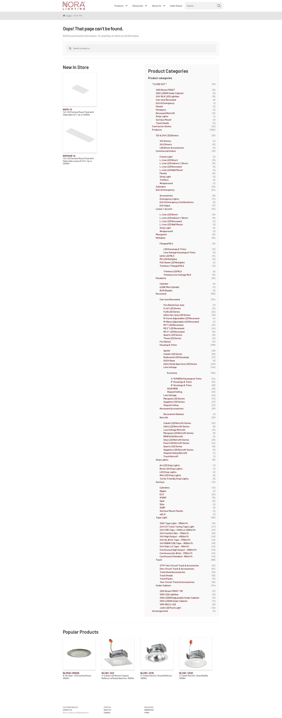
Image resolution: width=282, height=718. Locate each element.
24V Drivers (166, 144)
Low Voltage (170, 395)
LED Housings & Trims (174, 249)
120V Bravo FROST (165, 89)
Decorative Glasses (173, 414)
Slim (162, 504)
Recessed (161, 293)
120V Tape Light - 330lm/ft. (174, 523)
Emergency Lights (169, 198)
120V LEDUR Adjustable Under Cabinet (179, 597)
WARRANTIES (149, 710)
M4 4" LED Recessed (173, 331)
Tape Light (161, 517)
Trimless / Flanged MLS (172, 265)
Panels (159, 106)
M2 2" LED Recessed (173, 328)
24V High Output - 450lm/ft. (174, 536)
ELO (162, 494)
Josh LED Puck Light (170, 607)
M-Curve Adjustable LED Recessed (181, 318)
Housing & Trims (168, 344)
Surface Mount (164, 119)
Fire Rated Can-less (173, 304)
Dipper (163, 490)
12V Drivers (165, 140)
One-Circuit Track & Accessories (177, 568)
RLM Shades (166, 290)
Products (119, 5)
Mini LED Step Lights (170, 475)
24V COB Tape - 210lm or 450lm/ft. (178, 529)
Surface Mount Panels (171, 510)
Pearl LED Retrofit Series (176, 443)
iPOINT (163, 497)
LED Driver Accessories (172, 147)
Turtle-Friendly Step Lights (174, 478)
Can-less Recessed (166, 99)
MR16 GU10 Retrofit (173, 436)
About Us (156, 5)
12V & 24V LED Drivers (167, 135)
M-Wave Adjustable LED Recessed (181, 321)
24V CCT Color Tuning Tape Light (177, 526)
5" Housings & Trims (181, 381)
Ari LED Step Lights (170, 465)
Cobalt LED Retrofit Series (177, 423)
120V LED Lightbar (169, 594)
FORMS (146, 713)
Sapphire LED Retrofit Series (178, 449)
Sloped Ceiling (174, 391)
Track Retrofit (170, 456)
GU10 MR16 (172, 388)
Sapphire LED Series (174, 401)
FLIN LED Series (171, 311)
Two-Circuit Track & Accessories (177, 582)
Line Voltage (170, 367)
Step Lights (162, 116)
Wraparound (166, 183)
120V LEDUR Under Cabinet (170, 93)
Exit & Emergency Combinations (177, 202)
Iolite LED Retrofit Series (176, 426)
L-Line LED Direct (169, 160)
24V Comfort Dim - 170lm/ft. (174, 533)
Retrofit (164, 417)
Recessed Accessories (171, 408)
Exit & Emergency (165, 103)
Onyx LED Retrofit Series (176, 439)
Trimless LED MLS (172, 271)
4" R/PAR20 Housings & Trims (186, 378)
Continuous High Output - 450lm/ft (178, 549)
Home (69, 15)
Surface (160, 482)
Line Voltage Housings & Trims (179, 252)
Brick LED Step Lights (171, 468)
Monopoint (161, 234)
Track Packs (166, 578)
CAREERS (107, 713)
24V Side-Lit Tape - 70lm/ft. (175, 546)
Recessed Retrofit (165, 113)
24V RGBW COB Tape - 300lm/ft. (176, 543)
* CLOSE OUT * (159, 84)
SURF (162, 507)
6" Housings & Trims (181, 385)
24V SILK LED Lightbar (167, 96)
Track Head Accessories (172, 572)
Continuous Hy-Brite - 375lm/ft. (176, 553)
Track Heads (162, 123)
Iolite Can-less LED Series (176, 314)
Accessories (166, 195)
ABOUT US (107, 710)
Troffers (164, 179)
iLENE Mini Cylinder (169, 287)
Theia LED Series (172, 338)
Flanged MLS (166, 243)
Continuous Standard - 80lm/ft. (176, 556)
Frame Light (166, 156)
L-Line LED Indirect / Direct (174, 163)
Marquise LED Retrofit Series (178, 433)
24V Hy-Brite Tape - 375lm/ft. (175, 539)
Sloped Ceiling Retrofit (175, 452)
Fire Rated (165, 341)
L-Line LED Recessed (171, 166)
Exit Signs (165, 205)
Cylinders (161, 186)
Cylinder (164, 283)
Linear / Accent (164, 208)
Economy (172, 372)
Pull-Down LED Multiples (172, 262)
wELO (163, 514)
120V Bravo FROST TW (171, 591)
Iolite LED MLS (167, 255)
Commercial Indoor (166, 150)
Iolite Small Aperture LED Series (180, 363)
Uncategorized (160, 610)
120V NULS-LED (168, 604)
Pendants (161, 109)
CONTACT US (67, 710)
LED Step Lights (168, 472)
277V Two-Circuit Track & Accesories (179, 565)
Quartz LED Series (172, 334)
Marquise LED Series (174, 398)
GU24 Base (169, 360)
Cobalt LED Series (172, 353)
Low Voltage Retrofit (174, 429)
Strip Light (165, 176)
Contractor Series (161, 126)
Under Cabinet (163, 585)
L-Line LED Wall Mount (171, 170)
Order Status (176, 5)
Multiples (160, 237)
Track (159, 559)
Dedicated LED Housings (176, 357)
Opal (162, 500)
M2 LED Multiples (168, 259)
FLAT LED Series (172, 308)
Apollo (166, 350)
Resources (137, 5)
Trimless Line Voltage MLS (177, 274)
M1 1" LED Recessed (173, 324)
